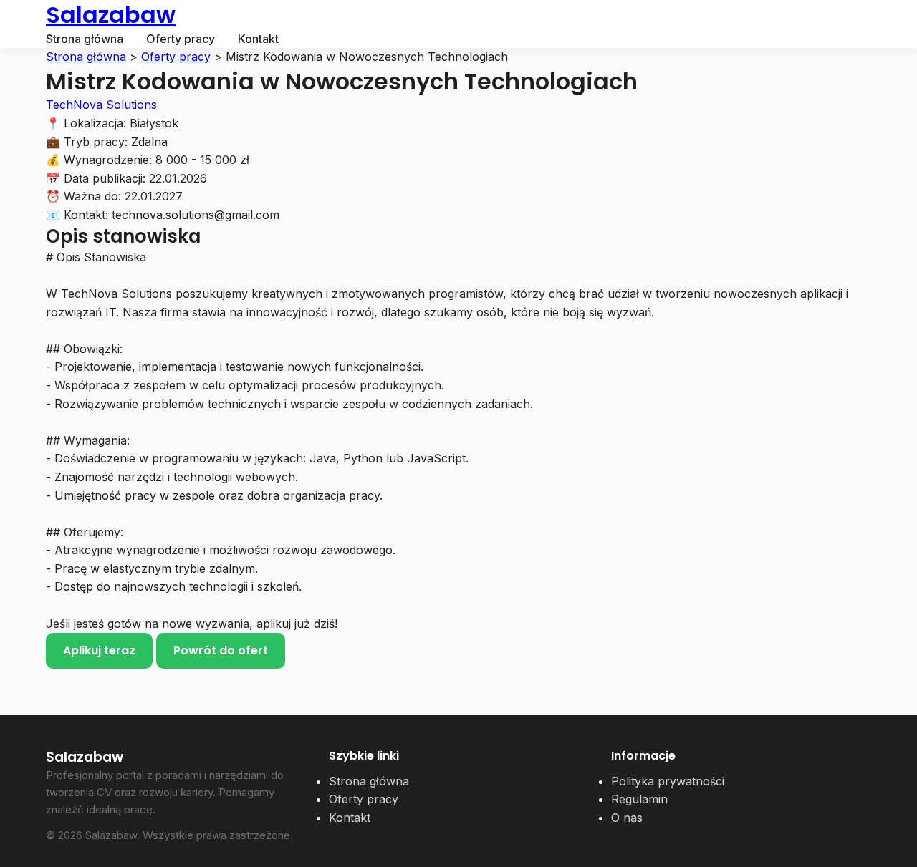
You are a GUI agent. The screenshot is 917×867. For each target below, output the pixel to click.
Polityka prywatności (667, 781)
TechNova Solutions (101, 104)
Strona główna (84, 39)
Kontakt (258, 39)
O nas (627, 817)
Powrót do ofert (220, 650)
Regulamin (639, 799)
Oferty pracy (180, 39)
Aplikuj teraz (99, 650)
